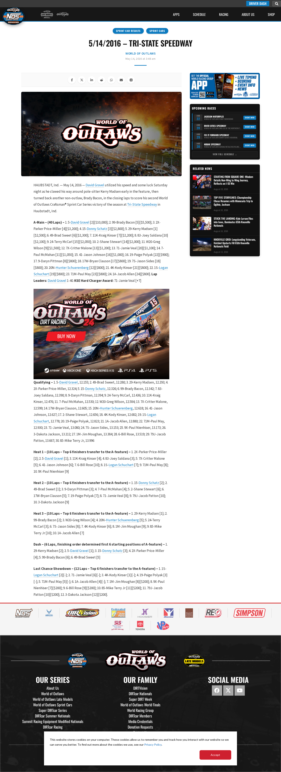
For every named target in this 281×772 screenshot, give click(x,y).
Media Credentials (140, 721)
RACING (223, 14)
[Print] (131, 80)
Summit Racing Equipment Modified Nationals (52, 721)
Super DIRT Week (140, 699)
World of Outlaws (140, 53)
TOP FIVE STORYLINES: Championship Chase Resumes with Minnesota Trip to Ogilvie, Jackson (233, 201)
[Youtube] (240, 690)
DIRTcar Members (140, 715)
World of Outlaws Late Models (53, 699)
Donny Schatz (97, 228)
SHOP (271, 14)
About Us (248, 14)
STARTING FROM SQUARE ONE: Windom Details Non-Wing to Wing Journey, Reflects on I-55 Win (233, 180)
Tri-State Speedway (142, 204)
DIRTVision (140, 688)
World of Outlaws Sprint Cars (52, 704)
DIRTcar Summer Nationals (52, 715)
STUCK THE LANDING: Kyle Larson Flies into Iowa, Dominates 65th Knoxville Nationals (233, 222)
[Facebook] (217, 690)
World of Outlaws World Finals (140, 704)
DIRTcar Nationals (140, 693)
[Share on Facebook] (72, 80)
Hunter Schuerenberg (72, 267)
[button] (276, 3)
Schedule (199, 14)
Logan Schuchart (121, 465)
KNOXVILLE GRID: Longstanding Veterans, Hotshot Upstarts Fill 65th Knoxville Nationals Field (235, 243)
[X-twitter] (228, 690)
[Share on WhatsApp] (111, 80)
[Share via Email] (121, 80)
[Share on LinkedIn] (91, 80)
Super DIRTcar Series (53, 710)
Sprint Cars (157, 31)
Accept (215, 755)
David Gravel (95, 185)
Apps (176, 14)
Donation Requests (140, 727)
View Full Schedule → (225, 154)
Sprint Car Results (128, 31)
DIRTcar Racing (53, 727)
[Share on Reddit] (101, 80)
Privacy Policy (152, 744)
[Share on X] (82, 80)
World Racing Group (140, 710)
